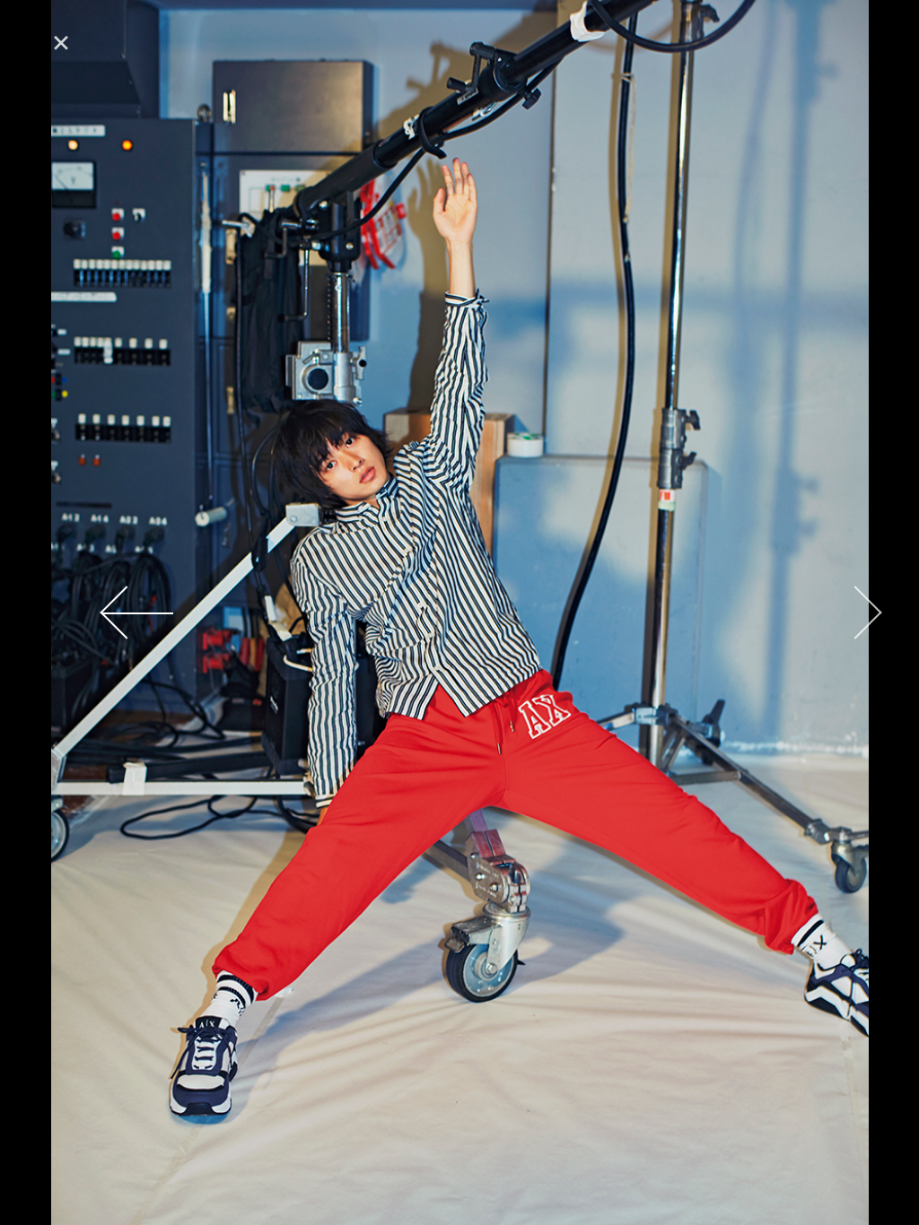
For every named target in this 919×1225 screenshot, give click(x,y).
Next (851, 612)
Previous (67, 612)
